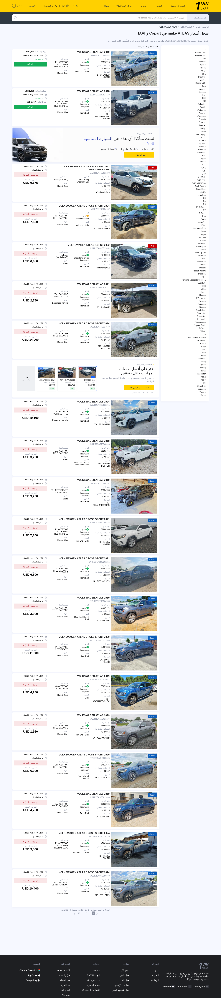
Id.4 (204, 216)
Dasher (202, 125)
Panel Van (201, 262)
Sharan (202, 307)
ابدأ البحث (141, 155)
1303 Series (200, 53)
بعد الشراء (65, 985)
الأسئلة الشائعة (63, 970)
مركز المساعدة (63, 975)
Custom (202, 122)
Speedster (201, 316)
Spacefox (201, 313)
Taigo (203, 346)
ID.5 (204, 201)
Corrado (202, 119)
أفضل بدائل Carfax (90, 990)
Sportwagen (200, 322)
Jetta (203, 219)
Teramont (201, 359)
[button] (198, 17)
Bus (204, 95)
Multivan (202, 255)
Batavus (202, 77)
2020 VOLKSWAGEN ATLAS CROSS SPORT (84, 637)
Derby (203, 128)
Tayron (203, 355)
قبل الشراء (65, 980)
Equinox (202, 143)
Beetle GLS (200, 83)
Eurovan (202, 149)
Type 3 (203, 380)
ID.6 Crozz (201, 207)
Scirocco (202, 304)
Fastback (201, 152)
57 (79, 913)
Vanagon (202, 389)
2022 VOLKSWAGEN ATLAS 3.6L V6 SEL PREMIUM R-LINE (86, 168)
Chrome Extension (28, 970)
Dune (203, 131)
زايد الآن (30, 64)
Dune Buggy (200, 134)
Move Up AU (200, 252)
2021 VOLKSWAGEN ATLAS (93, 284)
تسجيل (32, 6)
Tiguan (203, 365)
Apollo (203, 65)
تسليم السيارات (92, 985)
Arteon (203, 68)
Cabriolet (202, 104)
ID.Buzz (202, 213)
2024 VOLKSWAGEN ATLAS (93, 401)
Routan (202, 295)
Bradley (202, 89)
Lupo (203, 234)
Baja (204, 74)
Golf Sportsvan (199, 183)
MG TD (202, 237)
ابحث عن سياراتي (141, 387)
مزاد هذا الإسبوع (122, 985)
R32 (204, 286)
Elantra (202, 140)
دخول (19, 5)
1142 (203, 49)
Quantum (202, 283)
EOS (203, 137)
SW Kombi (201, 298)
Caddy (203, 107)
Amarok (202, 62)
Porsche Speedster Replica (194, 280)
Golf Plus (201, 180)
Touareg (202, 368)
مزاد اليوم (124, 975)
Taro (204, 352)
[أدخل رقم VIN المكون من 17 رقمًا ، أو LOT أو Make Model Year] (15, 18)
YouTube (166, 986)
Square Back (200, 325)
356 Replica (200, 56)
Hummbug (201, 195)
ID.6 (204, 204)
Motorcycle (201, 246)
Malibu (203, 240)
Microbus (202, 243)
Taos (203, 349)
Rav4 (203, 292)
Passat (202, 268)
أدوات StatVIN (93, 975)
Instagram (200, 986)
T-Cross (202, 328)
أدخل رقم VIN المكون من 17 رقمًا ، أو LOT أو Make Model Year (161, 18)
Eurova (202, 146)
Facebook (183, 986)
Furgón (203, 159)
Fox (204, 156)
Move (203, 249)
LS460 (203, 231)
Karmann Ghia (199, 228)
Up (204, 383)
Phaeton (202, 274)
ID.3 (204, 198)
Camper (202, 113)
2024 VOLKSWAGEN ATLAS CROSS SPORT (84, 206)
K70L (203, 225)
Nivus (203, 259)
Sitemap (66, 995)
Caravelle (201, 116)
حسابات (96, 970)
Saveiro (202, 301)
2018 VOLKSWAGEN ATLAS (93, 91)
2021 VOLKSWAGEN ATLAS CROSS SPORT (84, 519)
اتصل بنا (155, 975)
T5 (204, 334)
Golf (204, 174)
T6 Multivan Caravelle (196, 337)
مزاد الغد (125, 980)
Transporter (201, 374)
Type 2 (203, 377)
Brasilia (202, 92)
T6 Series (201, 340)
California (201, 110)
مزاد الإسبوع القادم (120, 990)
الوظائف (155, 980)
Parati (203, 265)
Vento (203, 395)
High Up (202, 192)
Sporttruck (201, 319)
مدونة (106, 6)
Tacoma (202, 343)
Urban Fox (201, 386)
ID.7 (204, 210)
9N (204, 59)
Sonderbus (201, 310)
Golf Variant (200, 186)
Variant (203, 392)
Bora (203, 86)
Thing (203, 362)
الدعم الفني (65, 990)
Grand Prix (201, 189)
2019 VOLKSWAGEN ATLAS (93, 52)
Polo (204, 277)
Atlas (203, 71)
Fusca (203, 162)
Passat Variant (199, 271)
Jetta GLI (201, 222)
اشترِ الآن (125, 970)
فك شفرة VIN (93, 980)
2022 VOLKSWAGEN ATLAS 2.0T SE (89, 245)
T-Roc (203, 331)
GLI (204, 165)
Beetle (203, 80)
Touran (203, 371)
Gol (204, 171)
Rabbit (203, 289)
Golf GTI (202, 177)
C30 (204, 98)
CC (204, 101)
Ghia (203, 168)
